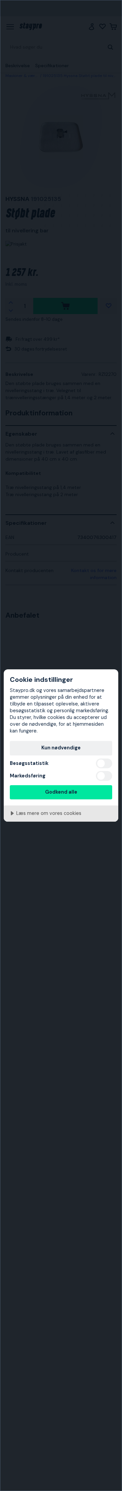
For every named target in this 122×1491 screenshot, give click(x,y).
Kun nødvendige (61, 748)
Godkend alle (61, 792)
